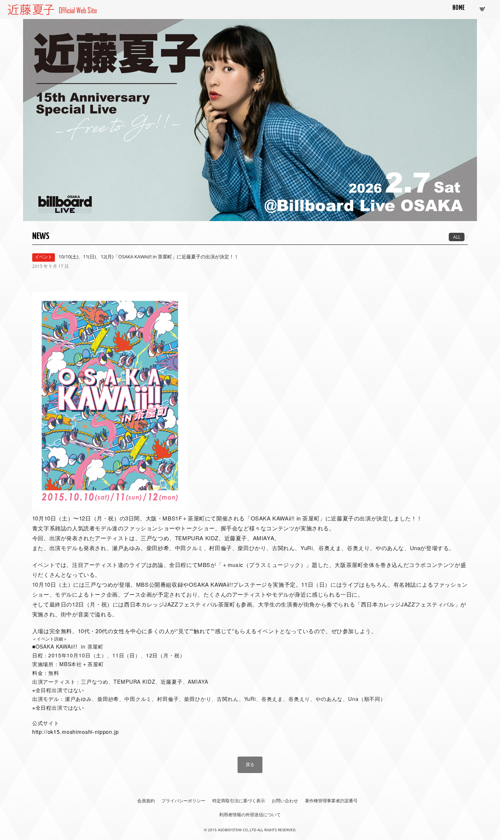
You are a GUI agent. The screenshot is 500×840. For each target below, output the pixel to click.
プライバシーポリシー (183, 801)
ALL (456, 237)
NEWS (40, 236)
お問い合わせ (285, 801)
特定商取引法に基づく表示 (238, 801)
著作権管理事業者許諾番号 (331, 801)
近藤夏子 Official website (36, 8)
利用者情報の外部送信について (250, 814)
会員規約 (146, 801)
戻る (250, 764)
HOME (458, 8)
